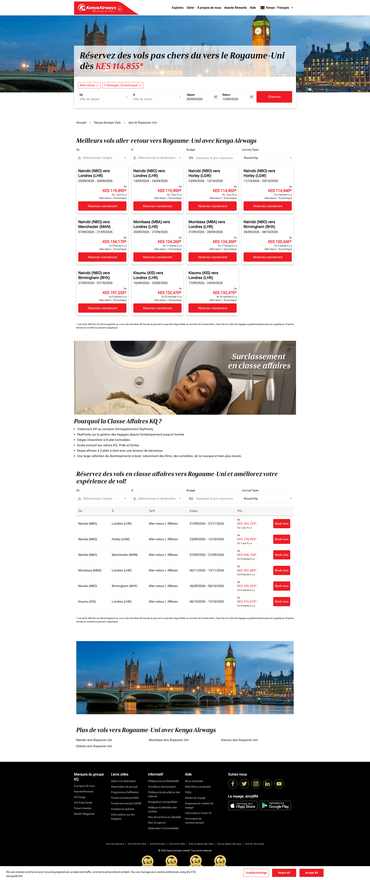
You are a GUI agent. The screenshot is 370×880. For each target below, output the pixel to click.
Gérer (190, 7)
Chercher (274, 97)
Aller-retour (87, 85)
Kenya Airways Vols (107, 122)
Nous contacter (194, 781)
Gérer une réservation (123, 781)
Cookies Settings (256, 872)
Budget (191, 149)
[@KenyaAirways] (244, 783)
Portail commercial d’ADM (126, 803)
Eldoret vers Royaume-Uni (94, 746)
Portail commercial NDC (125, 797)
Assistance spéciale (122, 809)
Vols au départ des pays (229, 843)
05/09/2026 (195, 99)
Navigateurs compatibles (162, 801)
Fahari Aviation (83, 808)
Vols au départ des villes (201, 843)
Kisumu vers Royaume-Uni (239, 740)
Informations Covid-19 (198, 813)
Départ (191, 94)
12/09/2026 (230, 99)
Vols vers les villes (137, 843)
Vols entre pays (157, 843)
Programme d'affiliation (125, 792)
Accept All (311, 872)
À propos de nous (209, 7)
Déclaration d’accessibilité (163, 828)
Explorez (178, 7)
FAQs (188, 792)
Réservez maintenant (102, 206)
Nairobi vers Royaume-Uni (94, 740)
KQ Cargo (80, 797)
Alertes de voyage (195, 797)
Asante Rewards (235, 7)
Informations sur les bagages (123, 816)
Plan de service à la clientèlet (164, 817)
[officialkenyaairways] (256, 783)
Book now (281, 523)
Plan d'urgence (157, 822)
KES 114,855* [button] (119, 66)
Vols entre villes (177, 843)
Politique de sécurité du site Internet (164, 794)
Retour (226, 94)
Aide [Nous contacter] (198, 786)
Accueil (81, 122)
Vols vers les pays (115, 843)
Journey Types (250, 149)
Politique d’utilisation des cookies (162, 809)
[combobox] (102, 99)
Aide (253, 7)
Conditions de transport (162, 786)
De (81, 94)
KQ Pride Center (83, 802)
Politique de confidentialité (163, 781)
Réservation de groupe (124, 786)
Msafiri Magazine (84, 813)
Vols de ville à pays (254, 843)
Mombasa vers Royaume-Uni (169, 740)
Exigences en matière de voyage (199, 805)
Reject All (284, 872)
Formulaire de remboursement (194, 820)
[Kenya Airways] (232, 783)
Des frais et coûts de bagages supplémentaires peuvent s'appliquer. (250, 324)
